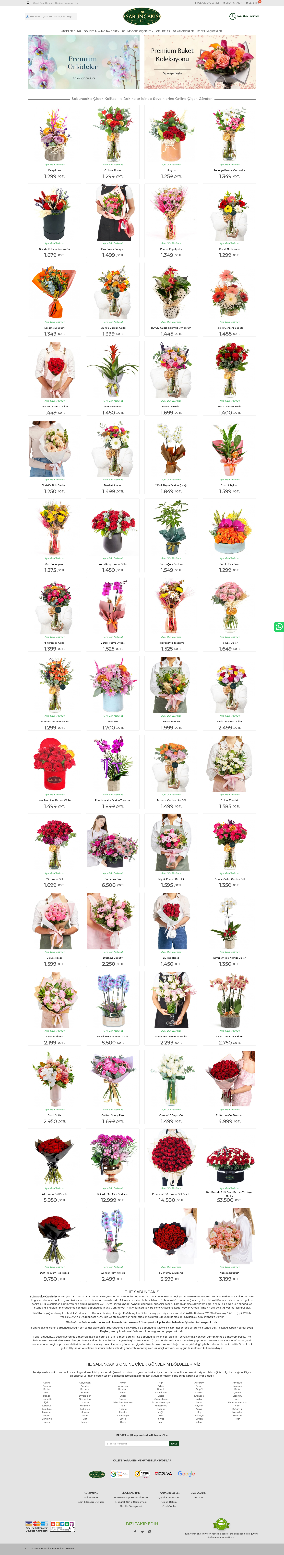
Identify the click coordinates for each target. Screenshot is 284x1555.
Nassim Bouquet (229, 1272)
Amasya (237, 1382)
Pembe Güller (230, 642)
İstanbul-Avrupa (161, 1402)
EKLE (174, 1443)
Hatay (237, 1399)
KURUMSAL (91, 1492)
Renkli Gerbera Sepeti (229, 327)
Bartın (46, 1389)
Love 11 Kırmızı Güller (229, 406)
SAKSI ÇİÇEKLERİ (183, 31)
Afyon (123, 1382)
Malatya (46, 1412)
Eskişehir (47, 1399)
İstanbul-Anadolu (122, 1402)
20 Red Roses (171, 957)
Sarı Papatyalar (54, 564)
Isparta (85, 1402)
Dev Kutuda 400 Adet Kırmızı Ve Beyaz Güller (229, 1194)
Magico (171, 170)
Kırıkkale (47, 1408)
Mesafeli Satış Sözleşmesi (131, 1501)
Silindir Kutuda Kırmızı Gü (54, 249)
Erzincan (199, 1395)
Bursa (123, 1392)
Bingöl (199, 1389)
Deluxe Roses (54, 957)
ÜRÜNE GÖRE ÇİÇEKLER (137, 31)
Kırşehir (123, 1408)
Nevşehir (237, 1412)
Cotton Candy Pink (112, 1115)
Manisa (85, 1412)
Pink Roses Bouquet (113, 249)
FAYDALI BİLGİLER (169, 1492)
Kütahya (237, 1408)
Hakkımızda (91, 1497)
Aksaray (199, 1382)
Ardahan (123, 1385)
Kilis (237, 1405)
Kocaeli (161, 1408)
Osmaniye (123, 1415)
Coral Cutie (54, 1115)
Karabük (46, 1405)
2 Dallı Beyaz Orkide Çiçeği (171, 485)
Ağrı (161, 1382)
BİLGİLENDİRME (131, 1492)
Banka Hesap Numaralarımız (131, 1497)
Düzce (123, 1395)
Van (161, 1422)
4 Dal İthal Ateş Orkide (229, 1036)
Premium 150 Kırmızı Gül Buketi (171, 1194)
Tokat (237, 1418)
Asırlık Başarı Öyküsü (91, 1501)
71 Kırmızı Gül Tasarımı (229, 1115)
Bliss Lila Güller (171, 406)
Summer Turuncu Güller (54, 721)
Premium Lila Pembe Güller (171, 1036)
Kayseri (199, 1405)
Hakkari (199, 1399)
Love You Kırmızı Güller (54, 406)
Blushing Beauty (113, 957)
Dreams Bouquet (54, 327)
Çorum (237, 1392)
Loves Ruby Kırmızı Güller (113, 564)
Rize (161, 1415)
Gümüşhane (161, 1399)
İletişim (198, 1497)
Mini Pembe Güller (54, 642)
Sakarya (199, 1415)
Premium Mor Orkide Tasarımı (112, 800)
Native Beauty (171, 721)
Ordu (85, 1415)
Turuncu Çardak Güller (112, 327)
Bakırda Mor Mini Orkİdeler (113, 1194)
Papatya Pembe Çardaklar (229, 170)
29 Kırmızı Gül (54, 879)
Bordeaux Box (113, 879)
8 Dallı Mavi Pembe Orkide (113, 1036)
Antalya (85, 1385)
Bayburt (123, 1389)
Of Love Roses (112, 170)
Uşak (123, 1422)
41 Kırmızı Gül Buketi (54, 1194)
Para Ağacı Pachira (171, 564)
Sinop (123, 1418)
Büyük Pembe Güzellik (171, 879)
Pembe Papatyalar (171, 249)
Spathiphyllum (229, 485)
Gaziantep (85, 1399)
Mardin (123, 1412)
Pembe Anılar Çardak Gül (229, 879)
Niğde (46, 1415)
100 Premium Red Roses (54, 1272)
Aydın (199, 1385)
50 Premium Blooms (171, 1272)
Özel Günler (169, 1506)
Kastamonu (161, 1405)
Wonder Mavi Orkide (113, 1272)
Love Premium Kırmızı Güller (54, 800)
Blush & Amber (113, 485)
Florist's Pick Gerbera (54, 485)
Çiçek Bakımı (169, 1501)
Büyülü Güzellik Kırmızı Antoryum (171, 327)
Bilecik (161, 1389)
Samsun (237, 1415)
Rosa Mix (113, 721)
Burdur (85, 1392)
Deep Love (54, 170)
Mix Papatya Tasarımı (171, 642)
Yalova (199, 1422)
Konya (199, 1408)
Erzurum (237, 1395)
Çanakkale (161, 1392)
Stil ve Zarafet (229, 800)
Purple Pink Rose (229, 564)
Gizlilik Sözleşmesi (131, 1506)
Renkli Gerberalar (229, 249)
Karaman (85, 1405)
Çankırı (199, 1392)
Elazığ (161, 1395)
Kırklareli (85, 1408)
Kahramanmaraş (237, 1402)
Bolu (46, 1392)
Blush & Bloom (54, 1036)
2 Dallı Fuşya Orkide (113, 642)
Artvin (161, 1385)
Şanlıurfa (47, 1418)
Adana (46, 1382)
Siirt (85, 1418)
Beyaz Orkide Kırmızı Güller (229, 957)
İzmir (199, 1402)
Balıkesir (237, 1385)
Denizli (46, 1395)
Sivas (161, 1418)
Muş (199, 1412)
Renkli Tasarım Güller (229, 721)
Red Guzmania (112, 406)
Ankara (47, 1385)
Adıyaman (85, 1382)
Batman (84, 1389)
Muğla (161, 1412)
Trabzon (46, 1422)
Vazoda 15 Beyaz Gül (171, 1115)
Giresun (123, 1399)
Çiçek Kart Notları (169, 1497)
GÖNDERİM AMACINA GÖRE (101, 31)
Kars (122, 1405)
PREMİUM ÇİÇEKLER (209, 31)
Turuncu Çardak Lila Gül (171, 800)
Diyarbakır (85, 1395)
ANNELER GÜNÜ (71, 31)
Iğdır (46, 1402)
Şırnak (199, 1418)
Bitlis (237, 1389)
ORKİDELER (163, 31)
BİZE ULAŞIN (198, 1492)
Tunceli (85, 1422)
